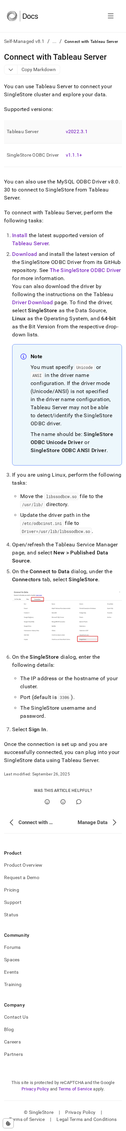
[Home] (22, 16)
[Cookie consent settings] (8, 1123)
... (54, 41)
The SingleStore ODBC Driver (85, 270)
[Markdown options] (10, 69)
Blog (9, 1029)
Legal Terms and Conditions (86, 1119)
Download (24, 254)
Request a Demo (21, 877)
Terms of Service (75, 1088)
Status (11, 914)
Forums (12, 947)
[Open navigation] (110, 16)
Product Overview (23, 865)
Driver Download (32, 302)
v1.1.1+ (74, 155)
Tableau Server (30, 243)
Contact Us (16, 1017)
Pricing (11, 890)
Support (13, 902)
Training (13, 984)
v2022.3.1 (77, 131)
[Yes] (47, 801)
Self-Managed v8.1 (24, 41)
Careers (12, 1041)
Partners (13, 1054)
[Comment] (79, 801)
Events (11, 972)
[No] (63, 801)
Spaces (12, 959)
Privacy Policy (35, 1088)
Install (19, 235)
